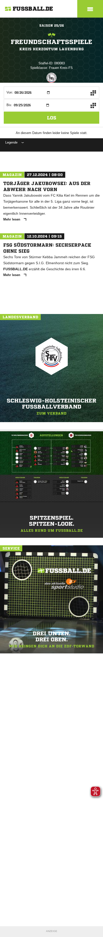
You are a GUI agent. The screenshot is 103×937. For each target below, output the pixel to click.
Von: (9, 92)
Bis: (9, 105)
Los (51, 117)
